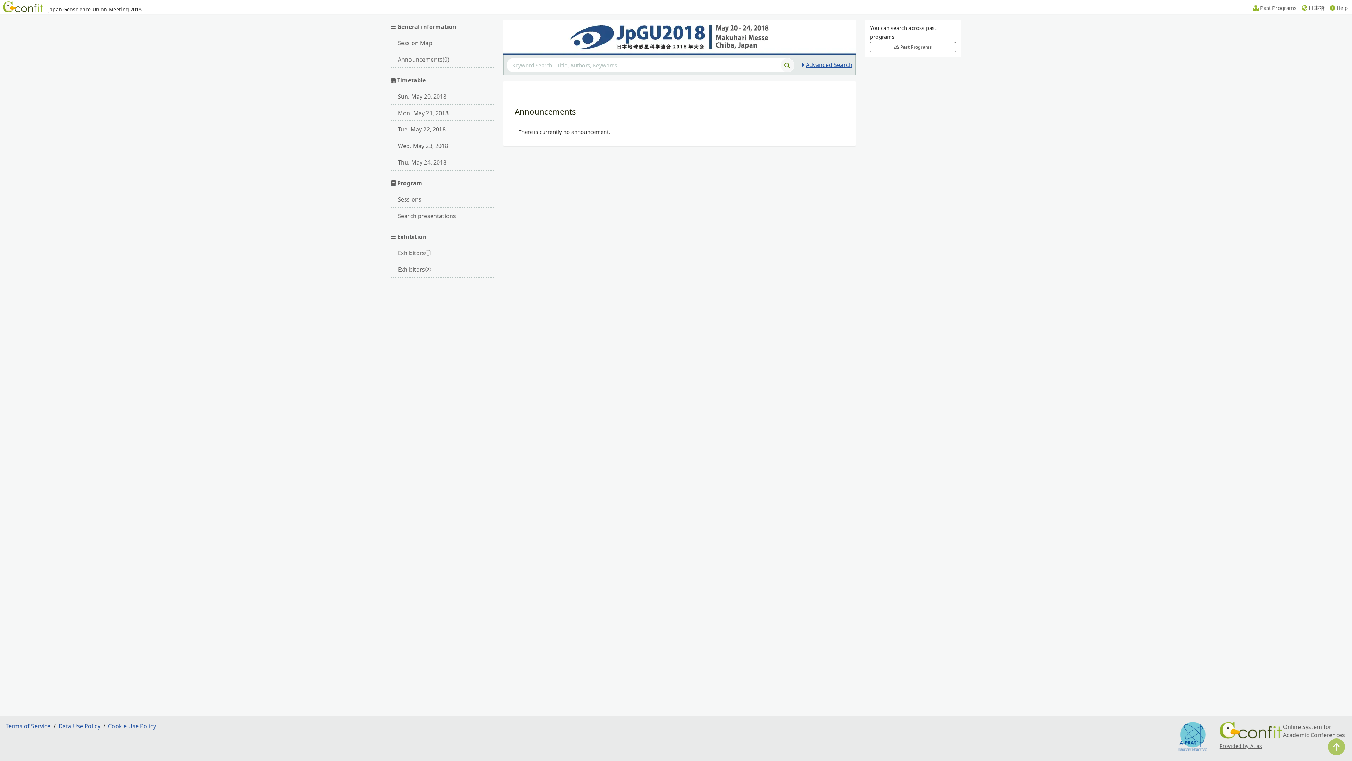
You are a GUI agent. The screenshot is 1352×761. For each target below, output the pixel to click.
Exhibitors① (414, 253)
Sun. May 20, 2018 (422, 96)
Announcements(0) (424, 59)
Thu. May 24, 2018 (422, 162)
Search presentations (427, 216)
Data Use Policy (79, 726)
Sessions (409, 199)
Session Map (415, 43)
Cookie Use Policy (132, 726)
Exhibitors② (414, 269)
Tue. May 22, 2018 (422, 129)
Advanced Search (829, 65)
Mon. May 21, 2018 (423, 113)
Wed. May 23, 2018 (423, 146)
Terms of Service (28, 726)
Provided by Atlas (1241, 746)
